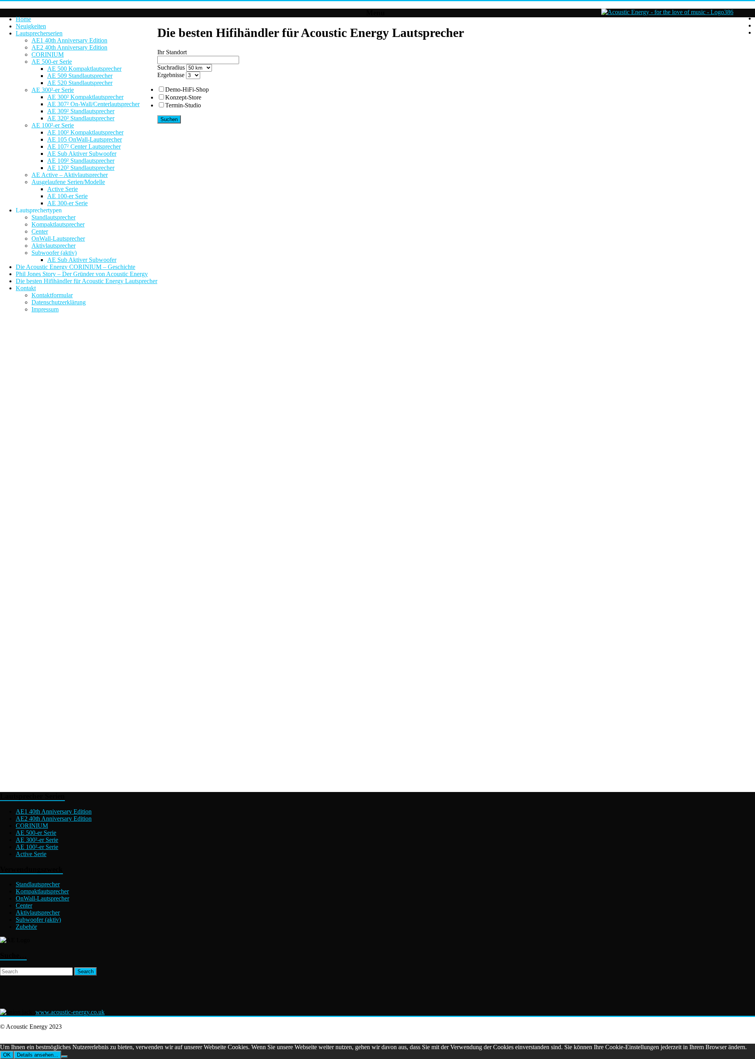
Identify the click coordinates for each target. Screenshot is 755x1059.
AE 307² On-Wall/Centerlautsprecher (93, 104)
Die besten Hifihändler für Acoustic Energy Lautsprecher (86, 281)
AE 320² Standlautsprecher (80, 118)
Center (39, 231)
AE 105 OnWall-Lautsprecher (84, 139)
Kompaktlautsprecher (58, 224)
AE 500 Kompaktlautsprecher (84, 68)
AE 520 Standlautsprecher (79, 82)
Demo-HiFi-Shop (187, 89)
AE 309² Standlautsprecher (80, 111)
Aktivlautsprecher (53, 245)
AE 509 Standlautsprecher (79, 75)
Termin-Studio (183, 105)
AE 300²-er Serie (52, 90)
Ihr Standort (172, 52)
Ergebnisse (170, 75)
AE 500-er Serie (51, 61)
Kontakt (26, 288)
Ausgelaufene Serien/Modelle (68, 182)
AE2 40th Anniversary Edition (69, 47)
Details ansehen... (37, 1055)
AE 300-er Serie (67, 203)
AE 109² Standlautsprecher (80, 160)
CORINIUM (47, 54)
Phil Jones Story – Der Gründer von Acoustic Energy (82, 274)
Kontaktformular (52, 295)
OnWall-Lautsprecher (58, 238)
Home (23, 19)
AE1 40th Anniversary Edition (69, 40)
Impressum (45, 309)
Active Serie (62, 189)
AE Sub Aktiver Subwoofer (81, 153)
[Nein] (64, 1056)
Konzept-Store (183, 97)
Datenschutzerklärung (58, 302)
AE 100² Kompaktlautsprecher (85, 132)
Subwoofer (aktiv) (54, 252)
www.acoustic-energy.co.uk (70, 1012)
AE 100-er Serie (67, 196)
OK (7, 1055)
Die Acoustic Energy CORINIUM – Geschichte (75, 266)
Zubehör (26, 926)
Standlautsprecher (53, 217)
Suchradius (171, 67)
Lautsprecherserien (39, 33)
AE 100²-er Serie (52, 125)
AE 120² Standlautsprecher (80, 167)
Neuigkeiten (31, 26)
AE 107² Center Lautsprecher (84, 146)
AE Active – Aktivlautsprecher (69, 174)
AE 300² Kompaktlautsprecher (85, 97)
